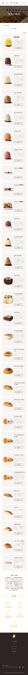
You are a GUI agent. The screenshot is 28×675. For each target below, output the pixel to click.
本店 (14, 643)
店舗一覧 (14, 649)
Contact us (14, 646)
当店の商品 (14, 651)
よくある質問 (14, 641)
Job (14, 654)
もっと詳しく (18, 48)
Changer (24, 3)
